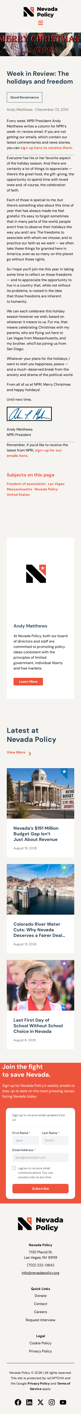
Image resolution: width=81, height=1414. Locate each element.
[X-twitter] (40, 1402)
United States (18, 494)
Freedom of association (26, 484)
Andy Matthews (20, 109)
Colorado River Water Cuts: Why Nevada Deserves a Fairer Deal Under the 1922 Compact (38, 935)
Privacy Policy (40, 1351)
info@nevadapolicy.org (40, 1272)
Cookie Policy (40, 1343)
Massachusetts (19, 489)
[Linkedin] (29, 1402)
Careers (40, 1312)
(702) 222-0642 (40, 1265)
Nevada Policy (46, 489)
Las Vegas (56, 484)
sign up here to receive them (46, 147)
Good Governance (24, 97)
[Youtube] (63, 1402)
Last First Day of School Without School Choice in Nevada (38, 1025)
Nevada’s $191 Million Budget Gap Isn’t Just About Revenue (36, 833)
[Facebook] (18, 1402)
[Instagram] (51, 1402)
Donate (41, 1295)
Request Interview (40, 1320)
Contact (40, 1303)
